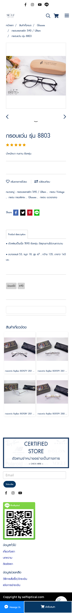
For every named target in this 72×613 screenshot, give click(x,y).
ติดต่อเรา (8, 563)
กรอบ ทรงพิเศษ (17, 197)
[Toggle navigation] (66, 15)
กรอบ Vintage (57, 192)
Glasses (32, 197)
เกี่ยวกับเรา (9, 551)
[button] (47, 16)
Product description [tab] (17, 234)
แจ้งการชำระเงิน (11, 585)
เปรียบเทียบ (44, 182)
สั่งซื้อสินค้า (49, 607)
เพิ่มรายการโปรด (18, 182)
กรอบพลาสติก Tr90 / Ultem (32, 192)
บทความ (7, 557)
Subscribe (9, 484)
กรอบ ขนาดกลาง (48, 197)
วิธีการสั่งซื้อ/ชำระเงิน (15, 578)
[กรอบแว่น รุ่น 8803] (36, 76)
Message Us (14, 607)
